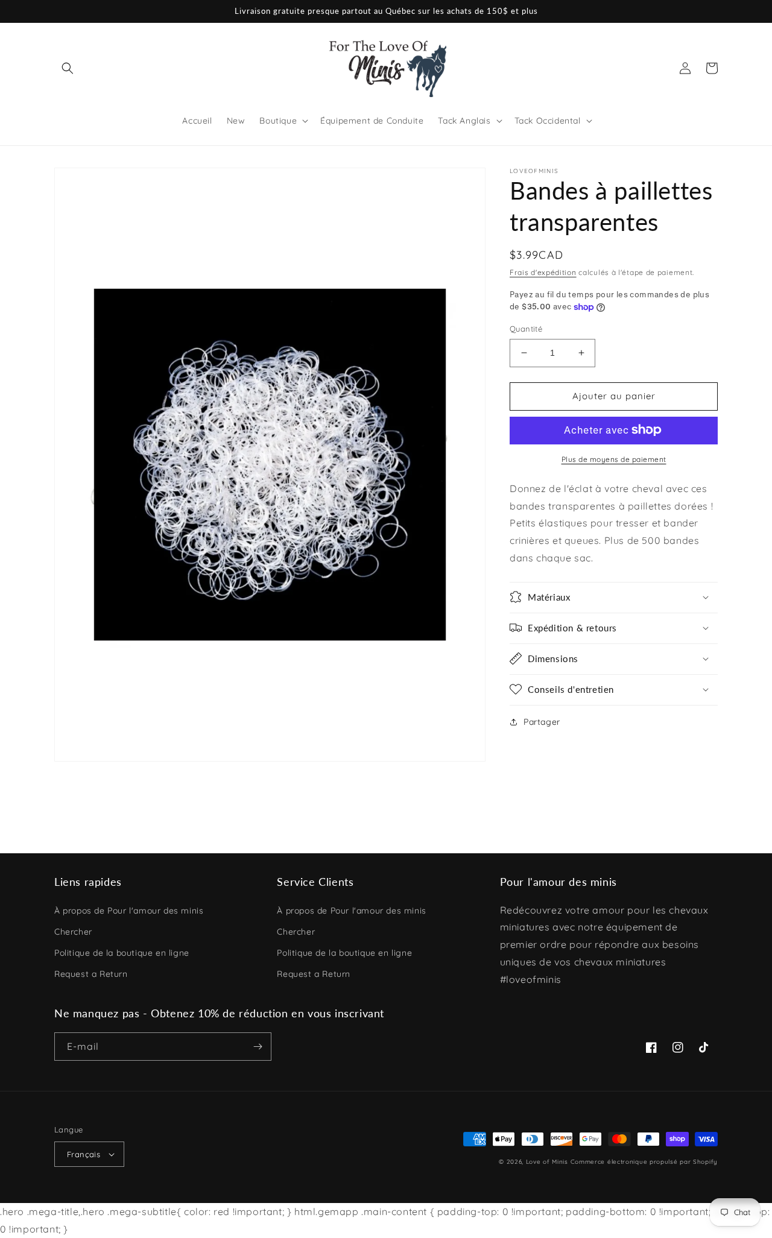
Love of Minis (547, 1162)
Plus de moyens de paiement (614, 458)
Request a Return (91, 973)
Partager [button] (542, 721)
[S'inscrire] (257, 1046)
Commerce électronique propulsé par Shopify (644, 1162)
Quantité (526, 328)
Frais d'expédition (543, 272)
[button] (67, 68)
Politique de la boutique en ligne (121, 952)
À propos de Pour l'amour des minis (128, 910)
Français (83, 1154)
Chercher (73, 931)
